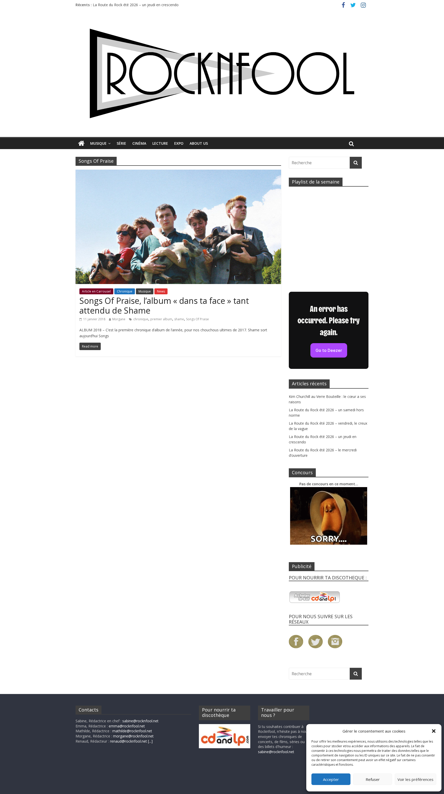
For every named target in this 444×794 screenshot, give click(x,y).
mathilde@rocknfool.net (132, 730)
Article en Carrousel (96, 291)
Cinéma (139, 143)
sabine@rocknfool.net (140, 720)
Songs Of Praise (197, 319)
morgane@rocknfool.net (133, 736)
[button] (433, 731)
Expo (178, 143)
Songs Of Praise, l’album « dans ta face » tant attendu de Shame (164, 305)
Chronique (124, 291)
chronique (140, 319)
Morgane (118, 319)
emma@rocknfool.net (127, 726)
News (161, 291)
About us (199, 143)
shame (179, 319)
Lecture (160, 143)
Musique (98, 143)
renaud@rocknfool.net (128, 741)
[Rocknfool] (222, 73)
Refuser (373, 779)
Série (121, 143)
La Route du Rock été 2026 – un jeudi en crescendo (136, 4)
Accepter (331, 779)
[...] (150, 741)
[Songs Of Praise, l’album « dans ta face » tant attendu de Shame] (178, 173)
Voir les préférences (415, 779)
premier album (161, 319)
